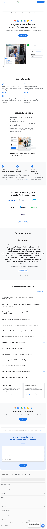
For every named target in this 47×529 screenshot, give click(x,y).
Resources (30, 5)
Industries (16, 5)
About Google (13, 522)
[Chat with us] (43, 526)
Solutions (3, 5)
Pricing (24, 5)
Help (27, 522)
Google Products (21, 522)
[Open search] (18, 2)
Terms (7, 522)
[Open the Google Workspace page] (7, 2)
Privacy (2, 522)
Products (9, 5)
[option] (6, 13)
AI (20, 5)
